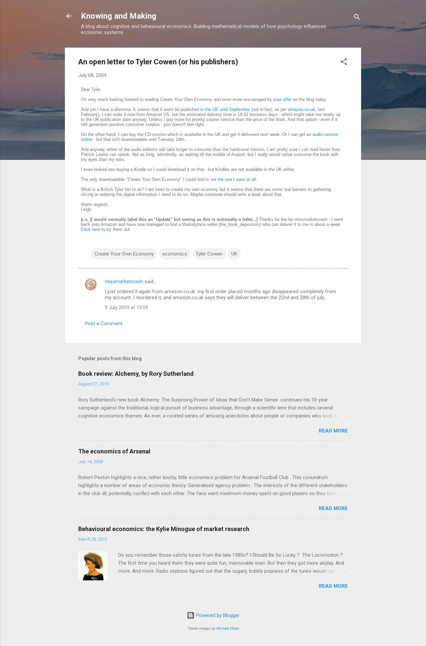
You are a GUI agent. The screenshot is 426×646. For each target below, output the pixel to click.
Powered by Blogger (217, 615)
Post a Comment (103, 323)
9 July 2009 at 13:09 (126, 308)
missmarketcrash (124, 282)
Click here (90, 229)
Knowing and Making (118, 16)
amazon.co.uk (301, 109)
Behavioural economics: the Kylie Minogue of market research (163, 528)
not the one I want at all (233, 179)
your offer (282, 99)
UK (234, 254)
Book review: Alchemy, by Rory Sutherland (136, 373)
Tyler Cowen (209, 254)
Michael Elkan (227, 628)
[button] (344, 63)
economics (174, 254)
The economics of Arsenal (114, 451)
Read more (333, 431)
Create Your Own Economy (124, 254)
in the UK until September (225, 109)
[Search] (357, 18)
